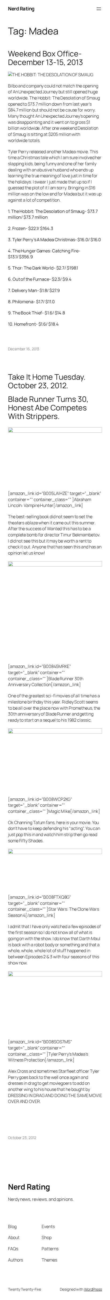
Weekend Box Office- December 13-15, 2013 (45, 58)
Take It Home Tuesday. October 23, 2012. (46, 381)
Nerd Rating (21, 8)
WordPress (93, 1289)
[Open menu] (99, 9)
